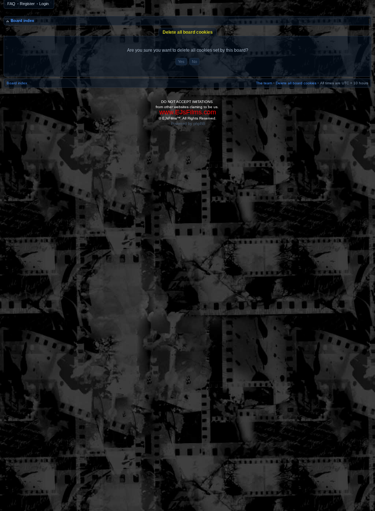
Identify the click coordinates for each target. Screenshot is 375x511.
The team (264, 83)
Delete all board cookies (296, 83)
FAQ (11, 3)
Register (27, 3)
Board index (22, 20)
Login (44, 3)
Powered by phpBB (188, 123)
